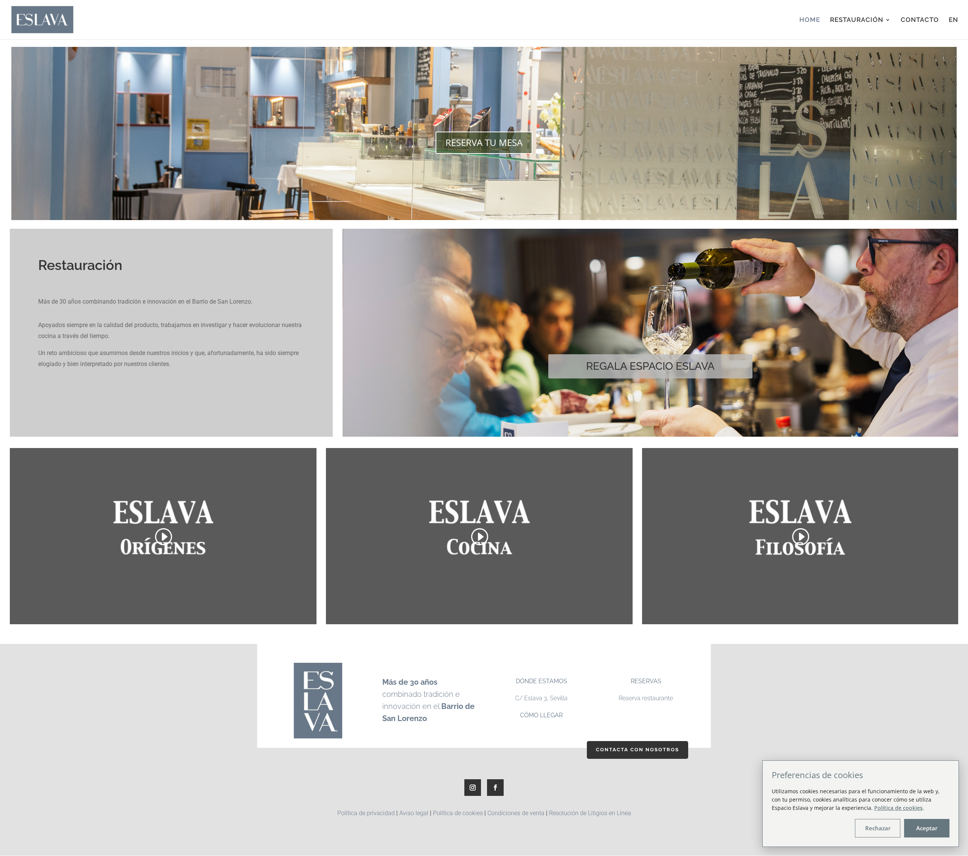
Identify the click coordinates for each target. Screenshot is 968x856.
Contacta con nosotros (637, 749)
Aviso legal (413, 813)
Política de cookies (458, 813)
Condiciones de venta (515, 813)
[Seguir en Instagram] (472, 787)
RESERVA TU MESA (484, 142)
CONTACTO (920, 20)
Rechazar (877, 828)
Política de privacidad (366, 813)
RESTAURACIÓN (856, 20)
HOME (809, 20)
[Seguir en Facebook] (495, 787)
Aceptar (926, 828)
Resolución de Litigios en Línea (590, 813)
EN (953, 20)
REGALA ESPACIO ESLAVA (650, 366)
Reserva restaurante (646, 698)
